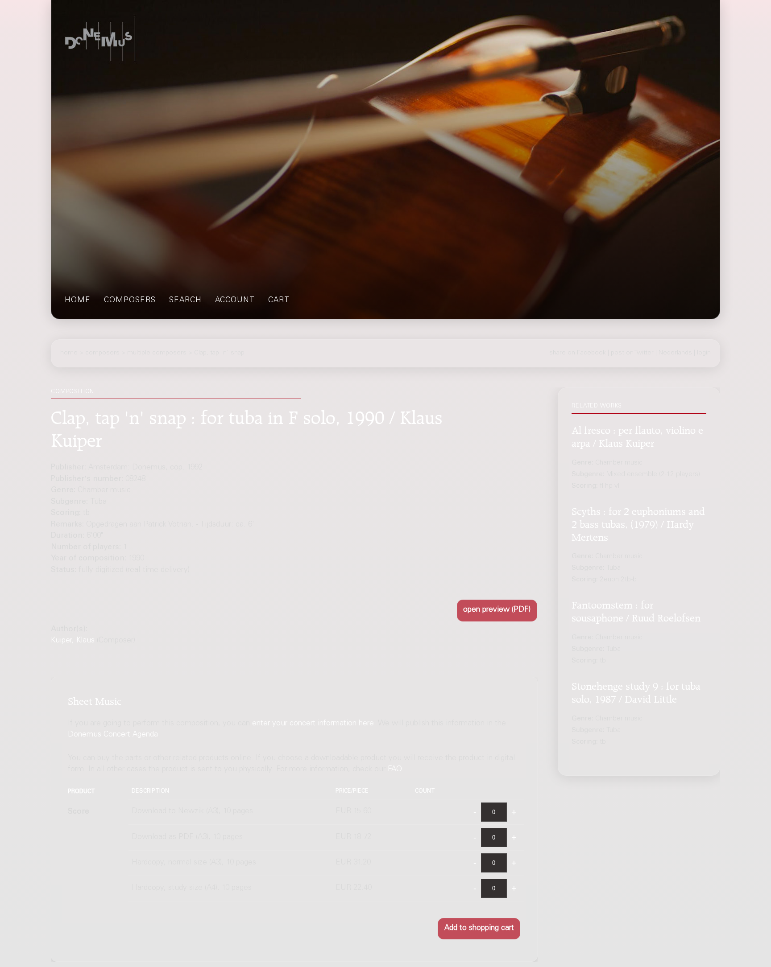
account (235, 301)
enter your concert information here (313, 724)
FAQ (395, 770)
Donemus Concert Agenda (113, 735)
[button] (497, 610)
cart (279, 301)
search (185, 301)
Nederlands (675, 353)
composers (130, 301)
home (78, 301)
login (704, 353)
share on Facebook (577, 353)
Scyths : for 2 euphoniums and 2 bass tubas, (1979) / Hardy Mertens (638, 523)
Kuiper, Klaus (73, 641)
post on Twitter (632, 353)
